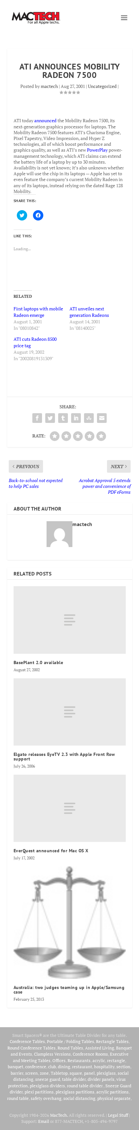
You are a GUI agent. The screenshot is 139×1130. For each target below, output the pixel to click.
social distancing (79, 1098)
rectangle (116, 1060)
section (123, 1067)
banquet (15, 1067)
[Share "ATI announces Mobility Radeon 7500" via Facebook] (37, 418)
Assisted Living (99, 1048)
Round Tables (70, 1048)
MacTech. (59, 1115)
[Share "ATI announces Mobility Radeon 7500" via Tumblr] (63, 418)
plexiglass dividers (47, 1086)
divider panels (101, 1079)
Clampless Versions (52, 1054)
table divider (74, 1079)
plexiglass (106, 1073)
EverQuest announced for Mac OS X (51, 851)
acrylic (98, 1060)
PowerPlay (97, 150)
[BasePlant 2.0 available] (70, 619)
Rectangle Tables (112, 1041)
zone (44, 1073)
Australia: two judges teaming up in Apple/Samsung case (69, 990)
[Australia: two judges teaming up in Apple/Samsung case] (70, 922)
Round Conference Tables (31, 1048)
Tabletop (59, 1073)
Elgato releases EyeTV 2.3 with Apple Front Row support (64, 756)
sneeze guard (47, 1079)
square (76, 1073)
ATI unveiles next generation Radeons (89, 312)
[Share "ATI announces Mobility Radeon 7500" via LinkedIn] (76, 418)
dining (64, 1067)
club (52, 1067)
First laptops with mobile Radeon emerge (38, 312)
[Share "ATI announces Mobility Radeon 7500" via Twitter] (50, 418)
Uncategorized (102, 86)
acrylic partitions (112, 1092)
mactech (49, 86)
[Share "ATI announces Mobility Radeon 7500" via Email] (101, 418)
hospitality (104, 1067)
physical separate (114, 1098)
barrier (17, 1073)
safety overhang (46, 1098)
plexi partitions (39, 1092)
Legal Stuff (118, 1115)
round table (18, 1098)
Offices (59, 1060)
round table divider (85, 1086)
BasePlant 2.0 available (38, 662)
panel (89, 1073)
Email (43, 1121)
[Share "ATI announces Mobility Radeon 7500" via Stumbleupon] (88, 418)
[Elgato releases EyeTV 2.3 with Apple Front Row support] (70, 712)
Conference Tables (27, 1041)
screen (31, 1073)
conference (35, 1067)
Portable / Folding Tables (70, 1041)
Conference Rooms (90, 1054)
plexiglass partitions (75, 1092)
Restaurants (79, 1060)
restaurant (82, 1067)
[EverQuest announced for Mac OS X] (70, 808)
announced (45, 120)
